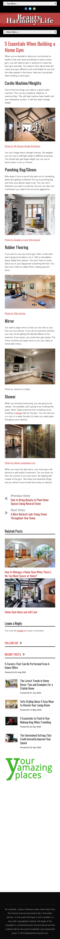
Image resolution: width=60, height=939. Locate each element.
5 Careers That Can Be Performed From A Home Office (27, 666)
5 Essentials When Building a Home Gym (30, 46)
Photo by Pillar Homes (15, 313)
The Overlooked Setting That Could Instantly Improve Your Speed (36, 739)
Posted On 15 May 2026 (31, 709)
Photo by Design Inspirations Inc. (20, 462)
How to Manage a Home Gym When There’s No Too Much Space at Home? (28, 574)
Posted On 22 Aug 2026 (15, 672)
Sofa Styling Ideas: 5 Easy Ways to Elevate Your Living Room (37, 703)
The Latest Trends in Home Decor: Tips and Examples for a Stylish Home (36, 684)
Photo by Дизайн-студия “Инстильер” (22, 239)
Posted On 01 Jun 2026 (30, 692)
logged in (21, 630)
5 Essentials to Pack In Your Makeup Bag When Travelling (35, 720)
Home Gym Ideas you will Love (21, 612)
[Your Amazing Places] (30, 780)
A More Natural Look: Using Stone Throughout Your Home (29, 516)
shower (18, 412)
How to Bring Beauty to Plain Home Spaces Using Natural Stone (30, 502)
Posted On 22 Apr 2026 (30, 726)
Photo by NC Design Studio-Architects (22, 146)
